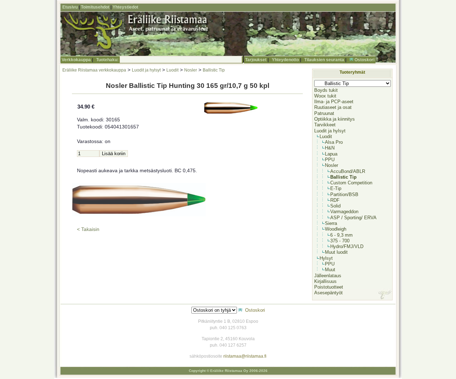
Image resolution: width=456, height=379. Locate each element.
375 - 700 (339, 240)
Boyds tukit (326, 90)
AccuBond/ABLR (347, 171)
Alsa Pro (334, 142)
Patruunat (324, 113)
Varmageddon (344, 211)
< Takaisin (88, 229)
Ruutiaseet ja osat (333, 107)
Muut (330, 269)
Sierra (331, 223)
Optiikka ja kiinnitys (334, 119)
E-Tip (335, 188)
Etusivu (70, 7)
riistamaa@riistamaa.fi (244, 356)
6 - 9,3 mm (341, 235)
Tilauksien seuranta (324, 59)
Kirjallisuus (325, 281)
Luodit (172, 70)
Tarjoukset (255, 59)
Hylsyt (326, 258)
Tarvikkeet (325, 124)
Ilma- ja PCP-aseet (333, 101)
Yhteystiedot (125, 7)
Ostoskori (364, 59)
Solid (335, 206)
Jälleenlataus (327, 275)
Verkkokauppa (76, 59)
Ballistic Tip (214, 70)
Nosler (190, 70)
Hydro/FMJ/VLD (346, 246)
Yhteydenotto (285, 59)
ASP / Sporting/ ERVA (353, 217)
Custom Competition (351, 182)
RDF (335, 200)
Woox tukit (325, 96)
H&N (330, 148)
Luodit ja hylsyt (146, 70)
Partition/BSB (344, 194)
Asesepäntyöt (328, 292)
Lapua (331, 154)
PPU (330, 159)
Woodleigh (335, 229)
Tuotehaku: (107, 59)
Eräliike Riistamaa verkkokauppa (94, 70)
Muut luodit (336, 252)
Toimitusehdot (95, 7)
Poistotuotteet (328, 287)
